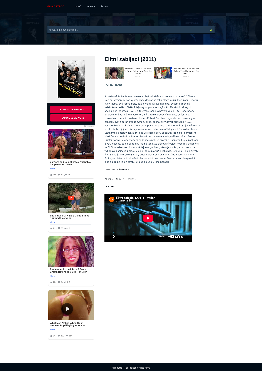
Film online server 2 (72, 118)
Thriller (130, 178)
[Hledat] (211, 29)
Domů (78, 6)
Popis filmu (113, 84)
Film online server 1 (72, 109)
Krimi (118, 178)
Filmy (90, 6)
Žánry (104, 6)
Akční (107, 178)
